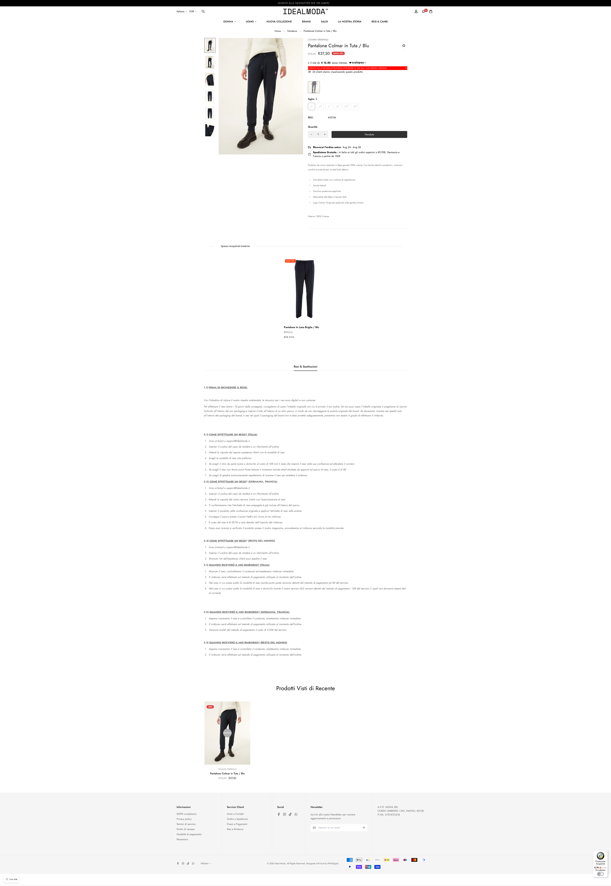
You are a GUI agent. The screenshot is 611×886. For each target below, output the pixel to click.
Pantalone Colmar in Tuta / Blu (227, 773)
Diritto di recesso (186, 829)
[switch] (600, 874)
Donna (228, 21)
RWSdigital (333, 863)
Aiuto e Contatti (235, 814)
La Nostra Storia (349, 21)
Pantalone (292, 31)
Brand (306, 21)
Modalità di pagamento (189, 834)
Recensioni (182, 839)
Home (278, 31)
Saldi (324, 21)
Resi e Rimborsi (235, 829)
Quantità (312, 127)
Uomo (250, 21)
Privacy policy (184, 819)
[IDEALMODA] (305, 11)
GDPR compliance (186, 814)
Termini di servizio (186, 824)
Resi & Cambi (380, 21)
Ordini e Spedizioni (237, 819)
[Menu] (606, 852)
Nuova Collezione (279, 21)
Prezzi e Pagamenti (237, 824)
